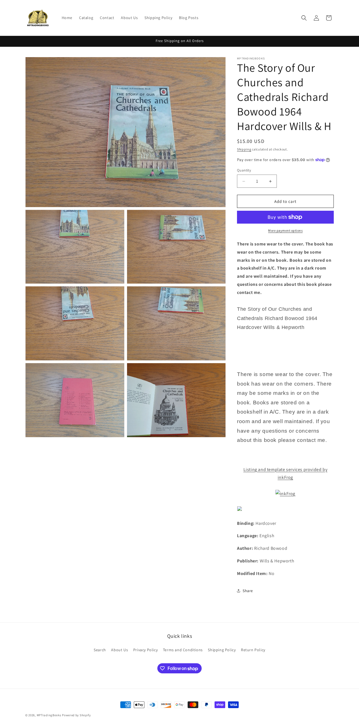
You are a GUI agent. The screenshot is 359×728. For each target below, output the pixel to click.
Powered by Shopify (76, 715)
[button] (304, 18)
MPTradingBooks (49, 715)
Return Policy (253, 649)
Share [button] (248, 590)
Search (100, 649)
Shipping (244, 149)
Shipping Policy (222, 649)
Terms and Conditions (183, 649)
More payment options (285, 230)
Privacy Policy (145, 649)
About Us (119, 649)
